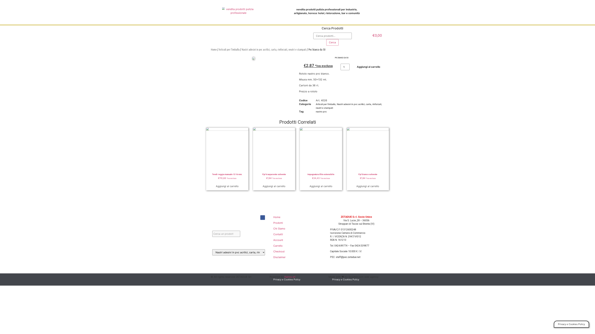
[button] (571, 324)
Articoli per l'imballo (229, 49)
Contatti (294, 35)
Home (217, 35)
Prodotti (235, 35)
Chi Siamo (254, 35)
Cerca (332, 42)
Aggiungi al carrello (227, 186)
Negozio (274, 35)
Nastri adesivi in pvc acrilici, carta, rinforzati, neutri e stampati (274, 49)
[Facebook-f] (262, 217)
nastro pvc (321, 111)
